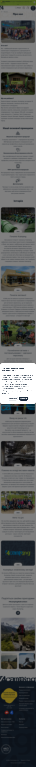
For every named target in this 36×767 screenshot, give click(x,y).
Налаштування (13, 398)
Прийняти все (23, 398)
